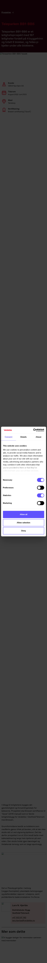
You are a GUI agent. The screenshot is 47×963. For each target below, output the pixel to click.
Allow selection (23, 523)
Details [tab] (23, 437)
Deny (23, 531)
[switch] (40, 488)
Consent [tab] (8, 437)
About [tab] (38, 437)
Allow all (23, 514)
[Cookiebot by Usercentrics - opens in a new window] (33, 430)
